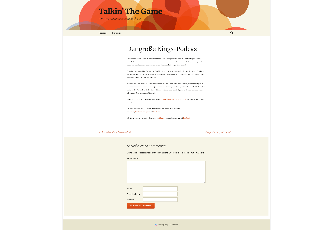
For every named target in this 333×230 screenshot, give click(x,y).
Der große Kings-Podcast (219, 132)
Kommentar (133, 158)
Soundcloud (176, 99)
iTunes (161, 118)
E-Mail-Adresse (134, 194)
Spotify (169, 99)
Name (130, 188)
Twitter (132, 112)
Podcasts (103, 33)
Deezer (184, 99)
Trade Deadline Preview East (115, 132)
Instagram (146, 112)
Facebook (138, 112)
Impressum (116, 33)
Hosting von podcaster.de (168, 224)
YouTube (156, 112)
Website (130, 199)
